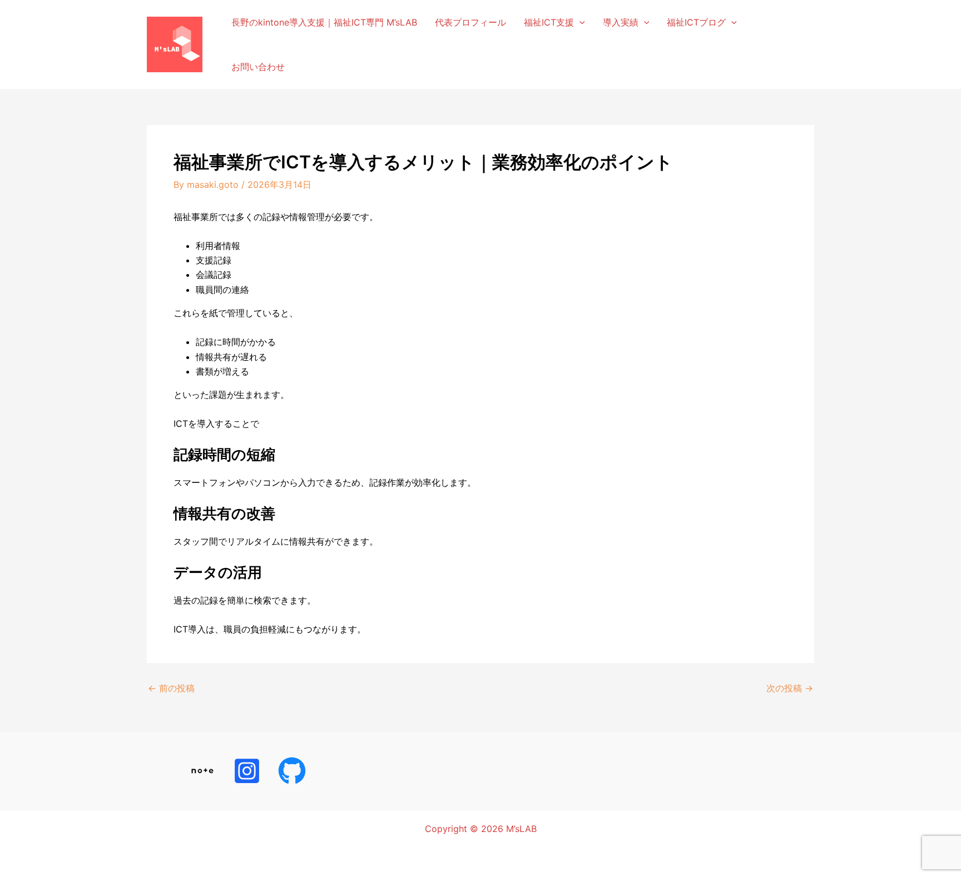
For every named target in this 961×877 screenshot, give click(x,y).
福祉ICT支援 (549, 22)
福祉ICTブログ (696, 22)
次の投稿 (789, 688)
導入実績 (620, 22)
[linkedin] (204, 771)
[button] (579, 22)
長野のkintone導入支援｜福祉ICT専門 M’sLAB (324, 22)
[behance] (249, 771)
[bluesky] (294, 771)
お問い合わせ (258, 66)
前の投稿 (171, 688)
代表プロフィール (470, 22)
